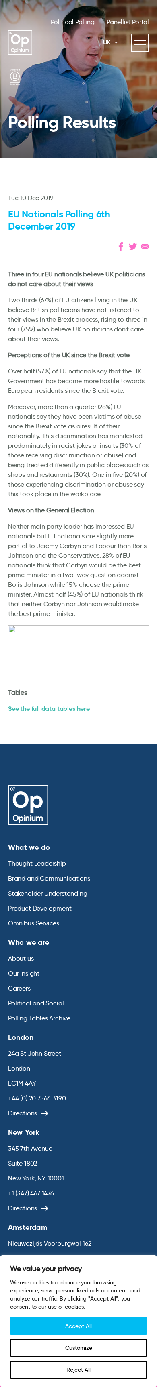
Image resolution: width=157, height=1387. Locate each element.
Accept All (78, 1326)
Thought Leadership (37, 863)
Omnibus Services (33, 923)
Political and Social (36, 1003)
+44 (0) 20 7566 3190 (37, 1098)
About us (21, 958)
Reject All (78, 1369)
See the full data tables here (49, 708)
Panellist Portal (128, 22)
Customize (78, 1347)
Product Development (40, 908)
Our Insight (23, 973)
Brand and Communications (49, 878)
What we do (29, 847)
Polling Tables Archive (39, 1018)
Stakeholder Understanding (47, 893)
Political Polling (73, 22)
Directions (22, 1113)
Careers (19, 988)
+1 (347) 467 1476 (31, 1193)
